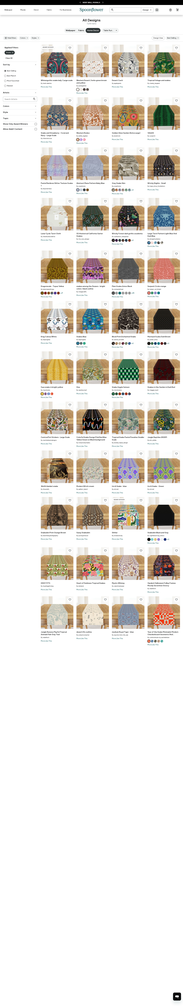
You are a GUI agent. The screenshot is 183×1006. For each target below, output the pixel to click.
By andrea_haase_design (120, 443)
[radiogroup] (20, 78)
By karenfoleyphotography (49, 535)
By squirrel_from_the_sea (120, 635)
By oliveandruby (117, 535)
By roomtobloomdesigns (49, 440)
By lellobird (80, 586)
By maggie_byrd (153, 390)
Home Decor (93, 30)
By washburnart (81, 390)
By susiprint (151, 136)
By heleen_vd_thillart (154, 289)
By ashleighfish (81, 86)
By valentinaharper (118, 586)
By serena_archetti (118, 339)
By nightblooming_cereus (156, 535)
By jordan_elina (152, 339)
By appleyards (116, 83)
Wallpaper (8, 10)
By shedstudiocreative (48, 236)
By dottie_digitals (82, 136)
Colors (24, 38)
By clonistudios (117, 390)
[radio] (5, 71)
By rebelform (152, 588)
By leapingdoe (45, 339)
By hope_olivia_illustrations (156, 186)
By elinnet (115, 489)
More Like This (46, 87)
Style (20, 112)
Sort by (20, 64)
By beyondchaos (46, 189)
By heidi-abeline (46, 83)
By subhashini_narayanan (120, 236)
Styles (36, 38)
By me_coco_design (82, 239)
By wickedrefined (117, 289)
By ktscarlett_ (45, 489)
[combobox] (147, 9)
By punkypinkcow (82, 535)
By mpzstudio (45, 390)
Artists (20, 92)
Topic (20, 118)
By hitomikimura (46, 138)
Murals (23, 10)
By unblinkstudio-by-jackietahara (158, 637)
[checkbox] (36, 124)
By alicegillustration (154, 239)
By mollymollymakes (83, 443)
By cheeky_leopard (154, 83)
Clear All (8, 58)
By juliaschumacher (82, 635)
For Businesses (65, 10)
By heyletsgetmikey (47, 586)
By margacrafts (81, 292)
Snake (10, 52)
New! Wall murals (91, 2)
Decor (36, 10)
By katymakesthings (47, 289)
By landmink (116, 136)
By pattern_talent (82, 489)
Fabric (49, 10)
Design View (158, 38)
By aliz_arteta (152, 440)
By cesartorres (81, 186)
